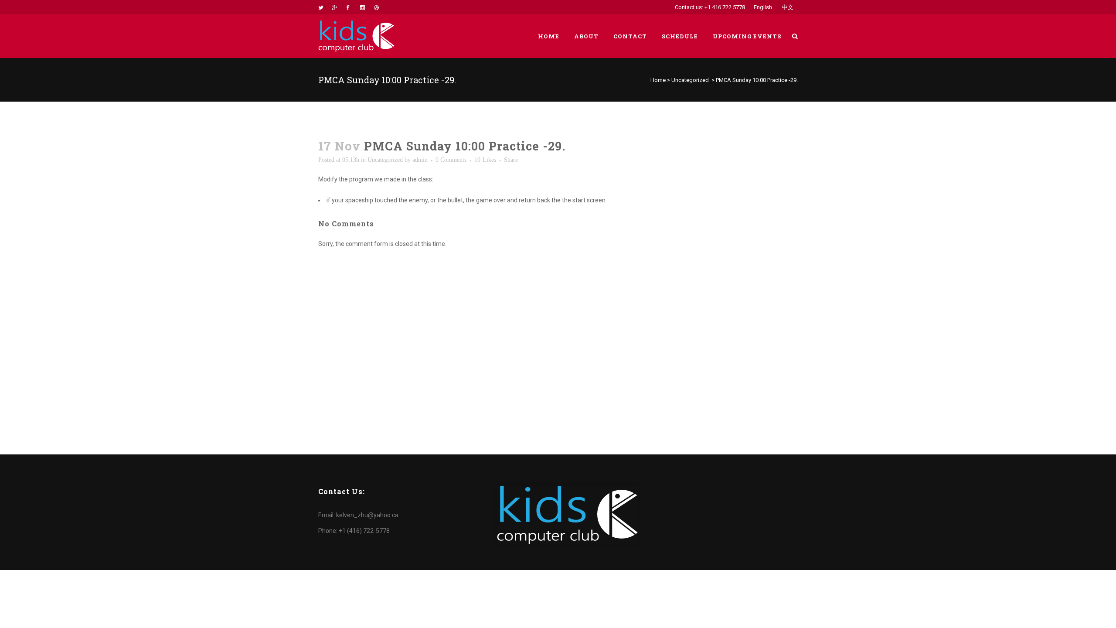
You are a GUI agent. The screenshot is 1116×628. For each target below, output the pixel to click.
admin (420, 160)
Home (658, 80)
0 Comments (451, 160)
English (763, 7)
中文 (787, 7)
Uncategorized (690, 80)
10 (485, 160)
